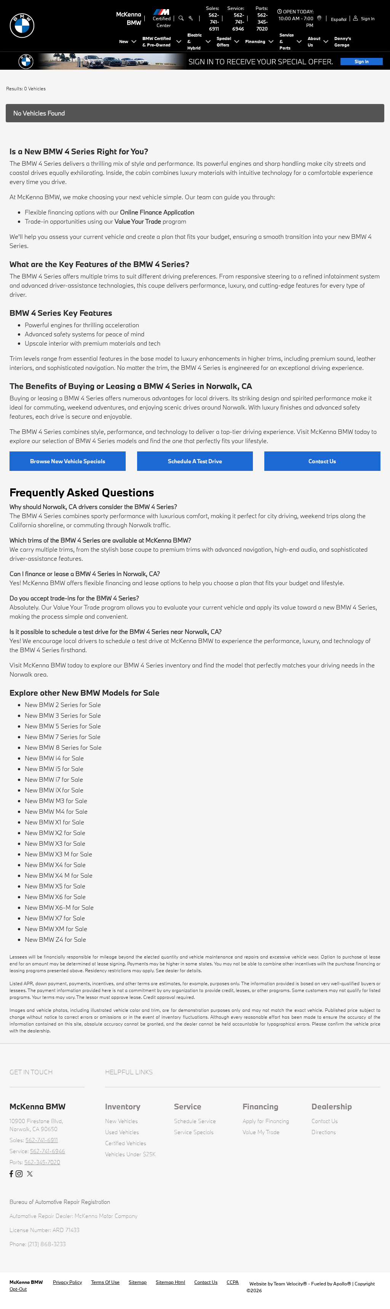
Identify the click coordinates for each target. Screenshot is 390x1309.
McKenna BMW (27, 1282)
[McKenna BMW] (63, 25)
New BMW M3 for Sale (56, 801)
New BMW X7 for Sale (55, 918)
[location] (318, 18)
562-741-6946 (238, 22)
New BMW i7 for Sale (54, 779)
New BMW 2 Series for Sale (63, 705)
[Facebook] (11, 1174)
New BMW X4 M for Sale (59, 875)
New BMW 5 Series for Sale (63, 726)
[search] (181, 18)
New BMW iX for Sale (54, 790)
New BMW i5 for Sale (54, 769)
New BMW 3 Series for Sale (63, 715)
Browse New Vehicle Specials (67, 461)
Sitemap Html (170, 1282)
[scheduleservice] (191, 18)
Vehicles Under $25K (130, 1154)
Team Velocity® (290, 1283)
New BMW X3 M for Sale (58, 854)
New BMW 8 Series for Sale (63, 747)
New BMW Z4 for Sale (55, 939)
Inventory (123, 1106)
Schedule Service (195, 1121)
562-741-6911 (214, 22)
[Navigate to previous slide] (5, 61)
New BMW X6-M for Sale (59, 907)
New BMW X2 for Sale (55, 833)
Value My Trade (261, 1132)
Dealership (332, 1106)
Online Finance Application (157, 212)
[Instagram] (19, 1174)
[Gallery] (195, 61)
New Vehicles (121, 1121)
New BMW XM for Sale (56, 929)
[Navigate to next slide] (384, 61)
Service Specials (194, 1132)
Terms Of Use (105, 1282)
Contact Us (322, 461)
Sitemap (138, 1282)
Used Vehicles (122, 1132)
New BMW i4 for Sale (54, 758)
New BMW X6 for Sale (55, 897)
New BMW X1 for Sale (54, 822)
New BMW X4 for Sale (55, 865)
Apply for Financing (266, 1121)
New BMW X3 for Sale (55, 843)
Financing (260, 1106)
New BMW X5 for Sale (55, 886)
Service (187, 1106)
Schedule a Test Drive (195, 461)
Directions (324, 1132)
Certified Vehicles (125, 1143)
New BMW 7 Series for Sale (63, 737)
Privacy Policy (67, 1282)
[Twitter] (30, 1174)
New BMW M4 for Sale (56, 811)
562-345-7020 (262, 22)
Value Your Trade (138, 221)
